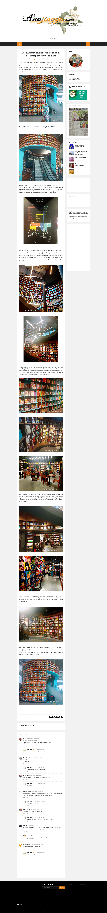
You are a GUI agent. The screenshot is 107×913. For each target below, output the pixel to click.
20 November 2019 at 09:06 (36, 757)
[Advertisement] (78, 248)
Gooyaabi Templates (42, 911)
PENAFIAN (70, 886)
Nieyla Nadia (26, 757)
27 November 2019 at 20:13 (40, 767)
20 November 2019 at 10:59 (35, 775)
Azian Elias (26, 775)
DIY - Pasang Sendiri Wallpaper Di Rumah (80, 158)
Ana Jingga (33, 59)
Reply (24, 745)
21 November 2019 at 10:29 (33, 825)
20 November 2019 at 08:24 (33, 738)
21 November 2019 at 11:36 (37, 844)
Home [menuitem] (19, 44)
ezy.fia (25, 738)
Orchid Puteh (26, 844)
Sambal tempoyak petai (81, 170)
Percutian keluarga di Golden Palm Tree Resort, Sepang (81, 153)
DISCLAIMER (70, 884)
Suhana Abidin (27, 791)
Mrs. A (25, 825)
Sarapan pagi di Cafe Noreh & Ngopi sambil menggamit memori (81, 165)
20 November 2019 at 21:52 (36, 809)
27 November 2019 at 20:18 (40, 835)
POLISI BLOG (82, 884)
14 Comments (49, 59)
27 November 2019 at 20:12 (40, 749)
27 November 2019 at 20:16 (40, 801)
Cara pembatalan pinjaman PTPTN (79, 145)
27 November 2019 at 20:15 (40, 783)
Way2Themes (28, 911)
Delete (27, 745)
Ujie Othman (26, 809)
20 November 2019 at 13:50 (37, 791)
